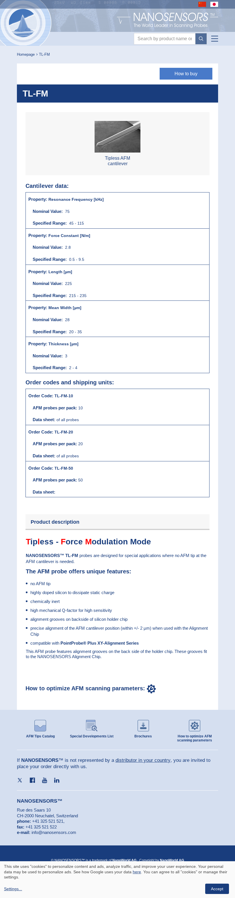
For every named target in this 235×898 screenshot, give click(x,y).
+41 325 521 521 (47, 821)
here (137, 872)
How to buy (186, 73)
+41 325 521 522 (41, 826)
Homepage (26, 54)
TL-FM (44, 54)
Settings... (13, 889)
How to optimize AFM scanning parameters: (86, 688)
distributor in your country (143, 760)
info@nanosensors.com (54, 832)
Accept (217, 889)
